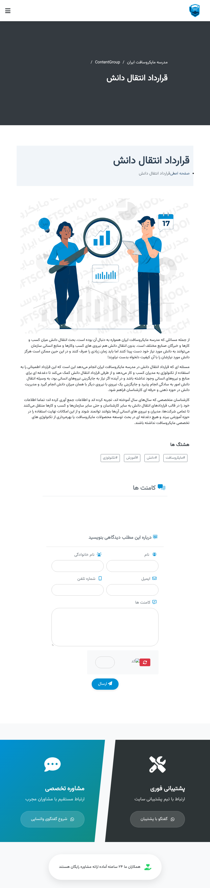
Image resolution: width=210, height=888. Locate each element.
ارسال (103, 684)
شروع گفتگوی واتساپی (49, 819)
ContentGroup (107, 62)
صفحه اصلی (180, 173)
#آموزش (132, 458)
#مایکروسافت (175, 458)
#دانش (152, 458)
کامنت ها (142, 603)
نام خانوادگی (84, 555)
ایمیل (145, 579)
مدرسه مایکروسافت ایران (147, 62)
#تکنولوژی (110, 458)
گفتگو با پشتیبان (154, 819)
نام (147, 555)
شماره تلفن (87, 579)
